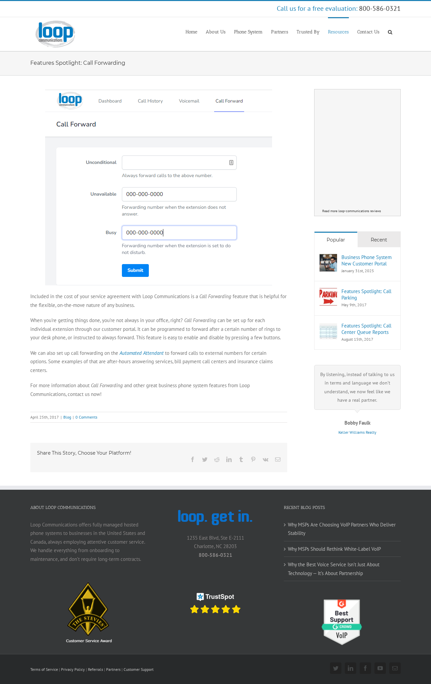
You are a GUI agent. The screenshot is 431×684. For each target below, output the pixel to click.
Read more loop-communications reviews (351, 211)
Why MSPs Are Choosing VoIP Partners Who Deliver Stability (342, 529)
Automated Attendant (142, 353)
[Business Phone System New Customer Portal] (328, 258)
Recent (379, 240)
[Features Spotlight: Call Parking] (328, 292)
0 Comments (86, 417)
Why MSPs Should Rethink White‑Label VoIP (334, 549)
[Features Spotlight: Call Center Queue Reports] (328, 326)
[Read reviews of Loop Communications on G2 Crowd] (342, 602)
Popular (336, 240)
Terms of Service (44, 669)
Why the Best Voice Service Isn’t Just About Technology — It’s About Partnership (333, 568)
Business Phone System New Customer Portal (366, 260)
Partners (113, 669)
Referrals (95, 669)
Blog (67, 417)
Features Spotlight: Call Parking (366, 294)
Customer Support (139, 669)
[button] (390, 31)
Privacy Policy (73, 669)
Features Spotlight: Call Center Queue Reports (366, 328)
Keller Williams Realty (357, 432)
